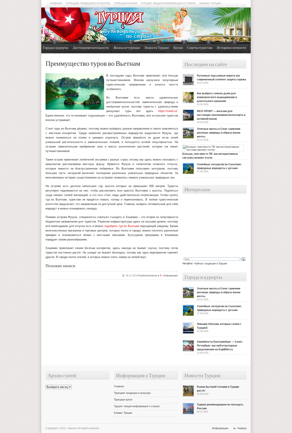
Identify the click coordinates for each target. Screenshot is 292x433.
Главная (56, 3)
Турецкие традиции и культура (88, 3)
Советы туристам (199, 48)
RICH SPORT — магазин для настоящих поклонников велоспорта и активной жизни (221, 115)
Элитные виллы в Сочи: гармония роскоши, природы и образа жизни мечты (218, 132)
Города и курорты (55, 48)
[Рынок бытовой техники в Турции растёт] (188, 396)
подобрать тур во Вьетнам (121, 226)
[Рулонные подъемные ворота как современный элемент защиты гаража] (188, 84)
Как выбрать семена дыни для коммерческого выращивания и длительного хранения (217, 97)
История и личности (231, 48)
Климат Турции (210, 3)
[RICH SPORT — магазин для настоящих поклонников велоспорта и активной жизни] (188, 120)
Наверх (241, 428)
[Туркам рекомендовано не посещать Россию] (188, 413)
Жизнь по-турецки (127, 48)
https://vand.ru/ (167, 111)
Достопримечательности (91, 48)
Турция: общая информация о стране (168, 3)
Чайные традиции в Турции (210, 263)
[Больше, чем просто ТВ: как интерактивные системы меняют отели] (213, 149)
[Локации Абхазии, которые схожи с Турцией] (188, 333)
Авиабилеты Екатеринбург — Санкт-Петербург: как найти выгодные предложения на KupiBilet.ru (220, 345)
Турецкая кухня (125, 3)
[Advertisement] (209, 225)
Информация (170, 275)
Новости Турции (157, 48)
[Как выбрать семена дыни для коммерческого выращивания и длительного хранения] (188, 102)
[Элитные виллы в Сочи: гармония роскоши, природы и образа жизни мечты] (188, 138)
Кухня (178, 48)
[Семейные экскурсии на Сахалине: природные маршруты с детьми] (188, 173)
